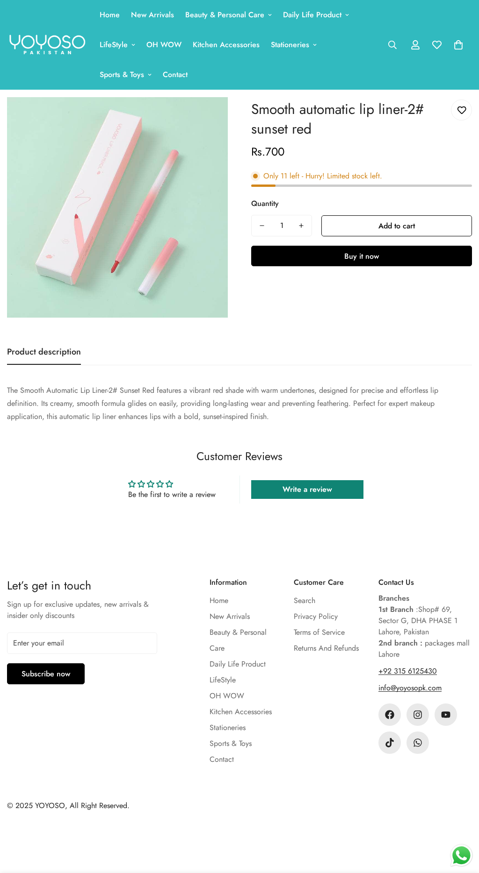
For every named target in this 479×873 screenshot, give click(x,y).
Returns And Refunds (326, 648)
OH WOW (163, 44)
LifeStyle (114, 44)
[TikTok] (389, 742)
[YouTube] (446, 714)
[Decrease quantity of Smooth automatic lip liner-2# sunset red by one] (262, 225)
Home (110, 14)
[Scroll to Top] (461, 822)
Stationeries (290, 44)
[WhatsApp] (417, 742)
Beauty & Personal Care (224, 14)
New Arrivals (152, 14)
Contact (175, 74)
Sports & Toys (122, 74)
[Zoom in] (207, 117)
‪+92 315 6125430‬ (407, 671)
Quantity (265, 203)
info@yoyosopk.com (410, 687)
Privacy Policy (316, 616)
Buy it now (361, 256)
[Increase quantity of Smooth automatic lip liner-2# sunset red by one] (301, 225)
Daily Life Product (312, 14)
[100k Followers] (417, 714)
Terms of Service (319, 632)
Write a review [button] (307, 489)
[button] (458, 45)
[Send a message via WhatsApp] (461, 855)
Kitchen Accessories (226, 44)
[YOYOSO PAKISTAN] (47, 45)
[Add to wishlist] (461, 110)
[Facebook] (389, 714)
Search (304, 600)
